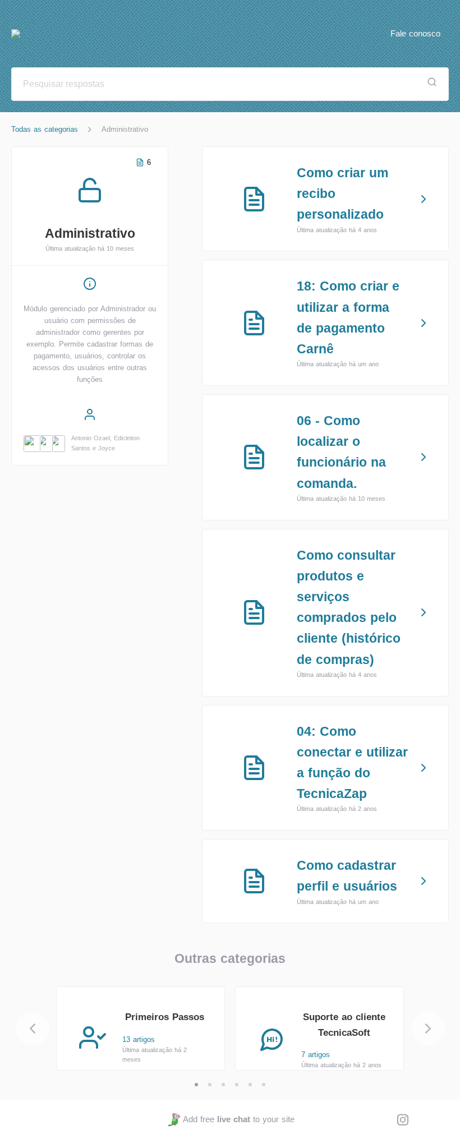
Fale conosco (415, 33)
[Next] (428, 1028)
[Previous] (32, 1028)
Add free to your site (238, 1119)
